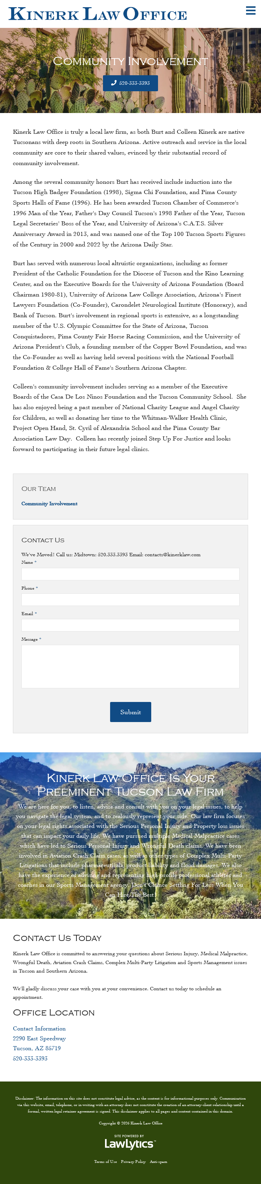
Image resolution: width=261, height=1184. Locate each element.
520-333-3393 (134, 83)
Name (29, 562)
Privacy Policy (133, 1161)
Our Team (38, 489)
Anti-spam (158, 1161)
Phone (29, 588)
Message (31, 639)
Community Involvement (49, 503)
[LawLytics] (130, 1142)
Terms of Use (105, 1161)
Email (29, 614)
